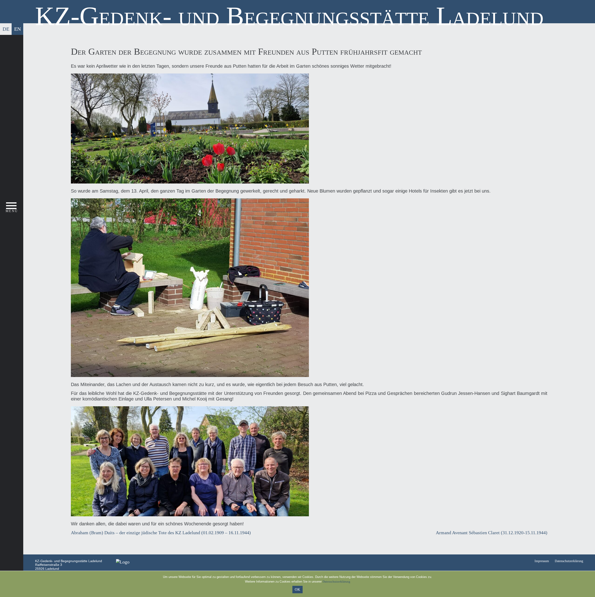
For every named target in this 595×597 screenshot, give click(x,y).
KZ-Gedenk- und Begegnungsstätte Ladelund (289, 16)
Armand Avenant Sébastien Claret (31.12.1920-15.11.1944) (491, 532)
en (17, 29)
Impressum (542, 561)
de (6, 29)
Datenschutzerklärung (569, 561)
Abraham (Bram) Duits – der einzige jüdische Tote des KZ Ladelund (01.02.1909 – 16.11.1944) (161, 532)
